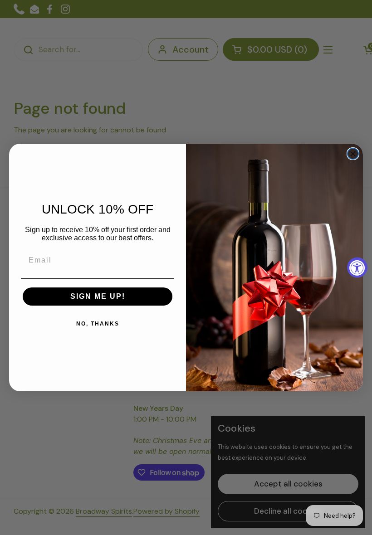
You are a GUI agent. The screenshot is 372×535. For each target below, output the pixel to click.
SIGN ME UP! (97, 296)
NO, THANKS (97, 324)
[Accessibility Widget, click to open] (357, 268)
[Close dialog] (353, 153)
